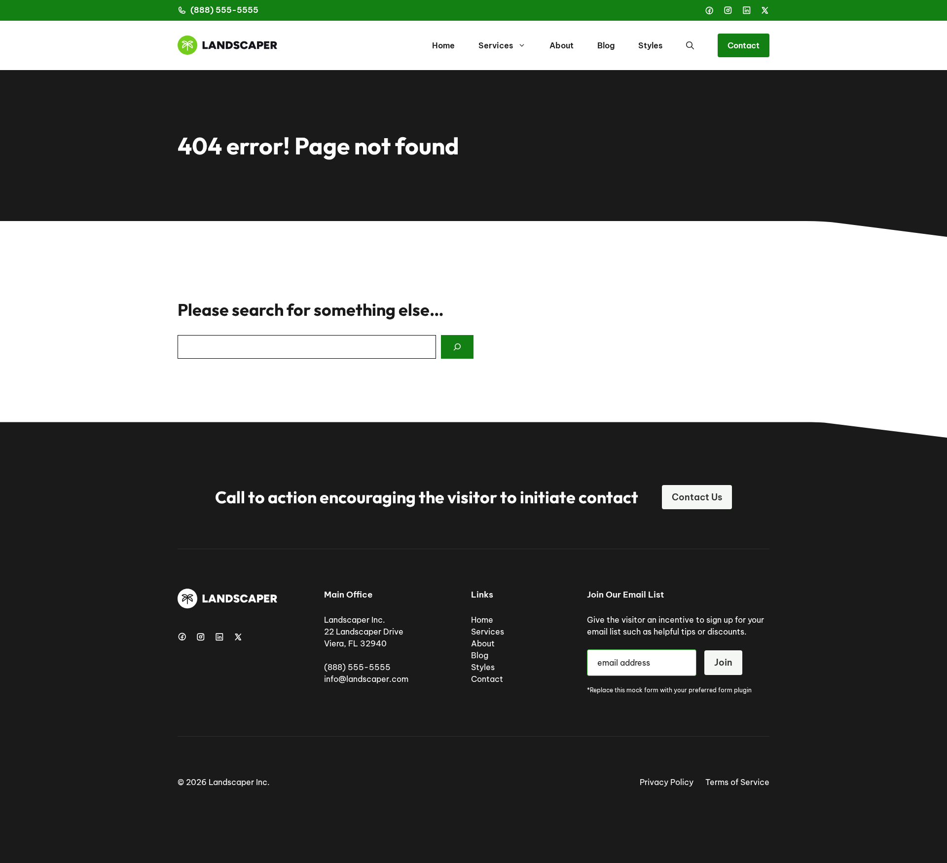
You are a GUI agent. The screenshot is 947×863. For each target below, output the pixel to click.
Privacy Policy (666, 782)
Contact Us (697, 497)
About (561, 45)
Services (495, 45)
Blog (606, 45)
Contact (744, 45)
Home (443, 45)
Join (723, 662)
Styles (650, 45)
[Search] (457, 347)
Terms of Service (737, 782)
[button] (690, 45)
